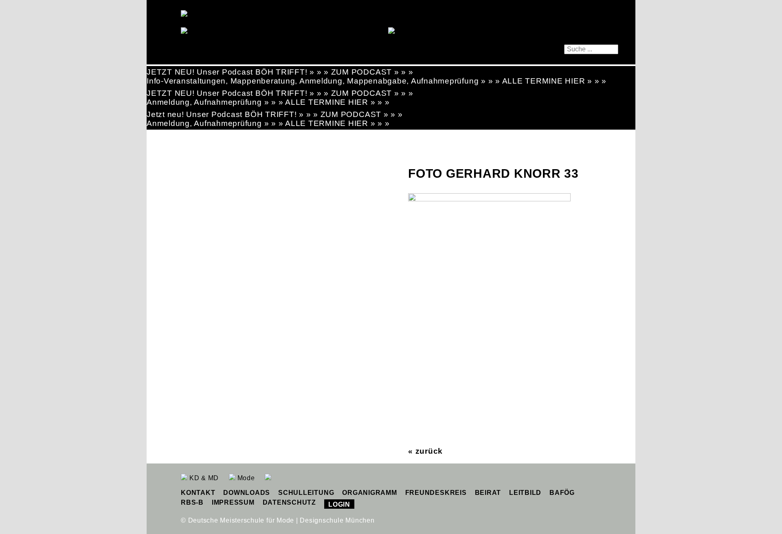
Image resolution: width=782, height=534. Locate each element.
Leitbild (525, 492)
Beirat (488, 492)
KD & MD (203, 477)
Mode (245, 477)
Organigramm (369, 492)
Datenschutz (289, 502)
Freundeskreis (436, 492)
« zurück (425, 451)
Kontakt (198, 492)
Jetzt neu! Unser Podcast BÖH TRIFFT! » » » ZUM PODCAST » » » (275, 114)
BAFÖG (562, 492)
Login (339, 504)
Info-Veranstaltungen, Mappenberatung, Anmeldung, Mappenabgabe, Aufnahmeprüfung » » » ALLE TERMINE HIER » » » (376, 81)
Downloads (246, 492)
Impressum (233, 502)
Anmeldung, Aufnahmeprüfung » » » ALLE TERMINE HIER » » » (268, 102)
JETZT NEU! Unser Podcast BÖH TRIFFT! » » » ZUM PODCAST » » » (280, 72)
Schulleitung (306, 492)
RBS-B (192, 502)
